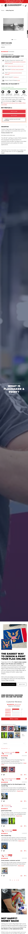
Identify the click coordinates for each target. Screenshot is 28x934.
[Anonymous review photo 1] (4, 821)
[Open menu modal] (2, 5)
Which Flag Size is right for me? (15, 66)
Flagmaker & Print (6, 44)
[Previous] (2, 1)
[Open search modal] (23, 5)
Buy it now (14, 115)
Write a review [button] (14, 719)
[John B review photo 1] (4, 870)
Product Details (5, 132)
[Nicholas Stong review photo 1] (4, 846)
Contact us (16, 77)
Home (2, 10)
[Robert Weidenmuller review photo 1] (4, 796)
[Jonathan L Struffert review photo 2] (12, 769)
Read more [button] (20, 791)
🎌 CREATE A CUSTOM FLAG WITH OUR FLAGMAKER (12, 120)
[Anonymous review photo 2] (12, 821)
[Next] (25, 1)
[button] (4, 51)
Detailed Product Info (8, 54)
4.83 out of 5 (17, 704)
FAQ (19, 80)
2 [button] (12, 880)
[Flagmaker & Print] (13, 5)
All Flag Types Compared (17, 69)
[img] (4, 755)
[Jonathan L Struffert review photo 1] (4, 769)
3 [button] (14, 880)
